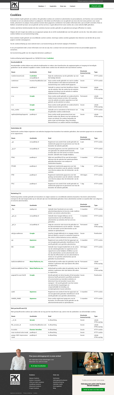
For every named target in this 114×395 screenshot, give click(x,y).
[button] (111, 354)
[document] (57, 197)
